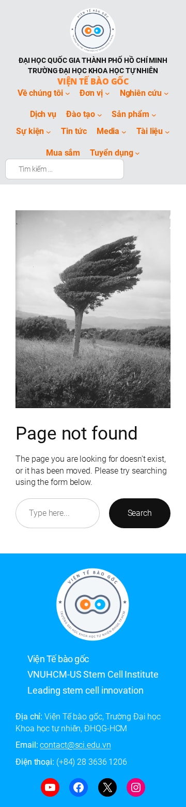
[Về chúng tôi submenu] (67, 93)
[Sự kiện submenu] (48, 131)
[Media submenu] (124, 131)
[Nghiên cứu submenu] (166, 93)
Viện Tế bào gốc (93, 81)
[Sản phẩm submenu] (154, 114)
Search (140, 513)
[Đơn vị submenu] (107, 93)
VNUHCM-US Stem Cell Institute (92, 674)
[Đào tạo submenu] (99, 114)
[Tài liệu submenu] (167, 131)
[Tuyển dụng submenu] (137, 153)
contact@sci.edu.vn (75, 745)
